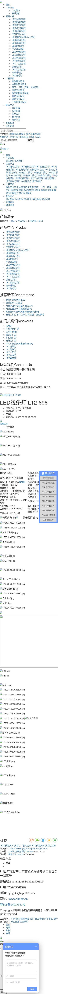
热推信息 (4, 136)
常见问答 (16, 119)
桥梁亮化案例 (18, 90)
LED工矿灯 (11, 352)
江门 (32, 918)
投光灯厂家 (11, 334)
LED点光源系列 (19, 28)
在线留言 (10, 122)
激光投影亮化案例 (20, 93)
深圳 (18, 918)
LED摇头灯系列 (19, 69)
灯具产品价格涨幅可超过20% (19, 305)
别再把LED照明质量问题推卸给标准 (22, 311)
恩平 (56, 918)
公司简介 (16, 10)
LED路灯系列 (18, 45)
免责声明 (24, 921)
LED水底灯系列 (19, 57)
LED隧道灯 (17, 75)
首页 (8, 4)
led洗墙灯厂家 (21, 133)
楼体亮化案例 (18, 81)
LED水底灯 (11, 355)
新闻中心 (10, 104)
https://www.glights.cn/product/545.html (28, 848)
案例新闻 (16, 116)
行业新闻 (16, 110)
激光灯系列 (17, 66)
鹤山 (51, 918)
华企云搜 (15, 921)
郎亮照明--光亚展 (14, 302)
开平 (46, 918)
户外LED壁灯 (18, 48)
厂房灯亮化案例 (19, 101)
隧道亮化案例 (18, 96)
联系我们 (16, 13)
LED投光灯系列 (19, 25)
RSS (32, 136)
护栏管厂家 (11, 337)
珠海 (23, 918)
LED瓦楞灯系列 (19, 31)
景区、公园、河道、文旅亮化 (25, 87)
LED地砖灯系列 (19, 39)
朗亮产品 (10, 16)
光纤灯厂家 (11, 340)
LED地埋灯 (11, 349)
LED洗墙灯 (11, 346)
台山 (37, 918)
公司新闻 (16, 107)
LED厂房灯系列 (19, 63)
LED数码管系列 (19, 60)
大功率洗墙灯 (34, 133)
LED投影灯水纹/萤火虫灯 (23, 36)
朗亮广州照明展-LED (15, 299)
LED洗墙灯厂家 (17, 845)
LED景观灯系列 (19, 42)
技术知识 (16, 113)
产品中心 (22, 220)
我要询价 (4, 423)
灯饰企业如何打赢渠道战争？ (19, 308)
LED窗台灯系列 (19, 54)
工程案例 (10, 78)
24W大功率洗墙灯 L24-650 (21, 851)
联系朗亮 (10, 125)
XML (38, 136)
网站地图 (24, 136)
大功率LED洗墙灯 (33, 845)
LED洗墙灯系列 (19, 19)
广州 (13, 918)
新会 (42, 918)
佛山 (27, 918)
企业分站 (14, 136)
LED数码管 (11, 358)
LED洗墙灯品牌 (48, 845)
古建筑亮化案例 (19, 84)
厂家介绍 (10, 7)
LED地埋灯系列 (19, 51)
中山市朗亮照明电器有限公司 (19, 343)
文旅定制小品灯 (19, 33)
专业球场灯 (17, 72)
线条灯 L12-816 (15, 854)
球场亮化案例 (18, 98)
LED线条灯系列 (19, 22)
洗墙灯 (12, 133)
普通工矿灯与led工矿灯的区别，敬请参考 (25, 314)
